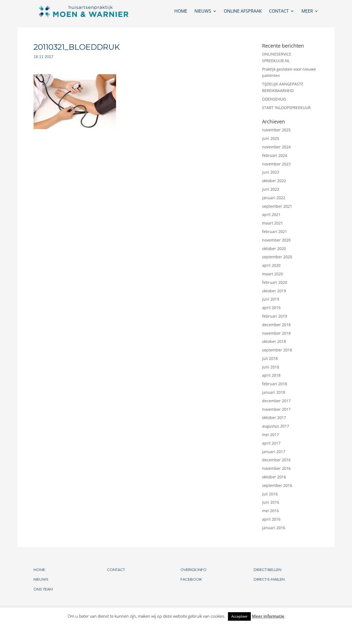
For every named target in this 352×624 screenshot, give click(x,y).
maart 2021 (272, 223)
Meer (307, 11)
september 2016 (277, 485)
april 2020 (271, 265)
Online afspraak (243, 11)
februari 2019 (274, 316)
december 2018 (276, 324)
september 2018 (277, 350)
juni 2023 (270, 172)
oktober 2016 (274, 476)
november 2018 (276, 333)
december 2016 (276, 459)
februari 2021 (274, 231)
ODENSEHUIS (274, 99)
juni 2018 (270, 367)
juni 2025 (270, 138)
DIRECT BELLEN (267, 569)
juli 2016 (270, 494)
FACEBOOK (191, 579)
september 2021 (277, 206)
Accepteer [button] (239, 616)
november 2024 (276, 146)
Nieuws (202, 11)
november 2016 (276, 468)
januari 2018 (273, 392)
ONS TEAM (43, 589)
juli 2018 (270, 358)
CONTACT (116, 569)
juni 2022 (270, 189)
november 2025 (276, 129)
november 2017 (276, 409)
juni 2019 (270, 299)
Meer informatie (268, 616)
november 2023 (276, 164)
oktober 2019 (274, 290)
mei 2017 (270, 434)
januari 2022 (273, 197)
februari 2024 (274, 155)
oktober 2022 (274, 180)
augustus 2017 (275, 426)
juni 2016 (270, 502)
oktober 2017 (274, 417)
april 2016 (271, 519)
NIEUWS (41, 579)
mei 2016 (270, 510)
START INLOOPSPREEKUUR (286, 107)
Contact (279, 11)
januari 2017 (273, 451)
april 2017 (271, 443)
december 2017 (276, 400)
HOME (39, 569)
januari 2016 (273, 527)
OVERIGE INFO (193, 569)
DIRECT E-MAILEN (269, 579)
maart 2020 (272, 273)
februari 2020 (274, 282)
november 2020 (276, 240)
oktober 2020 (274, 248)
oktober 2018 (274, 341)
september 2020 (277, 256)
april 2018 (271, 375)
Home (180, 11)
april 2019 (271, 307)
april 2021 (271, 214)
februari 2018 (274, 383)
